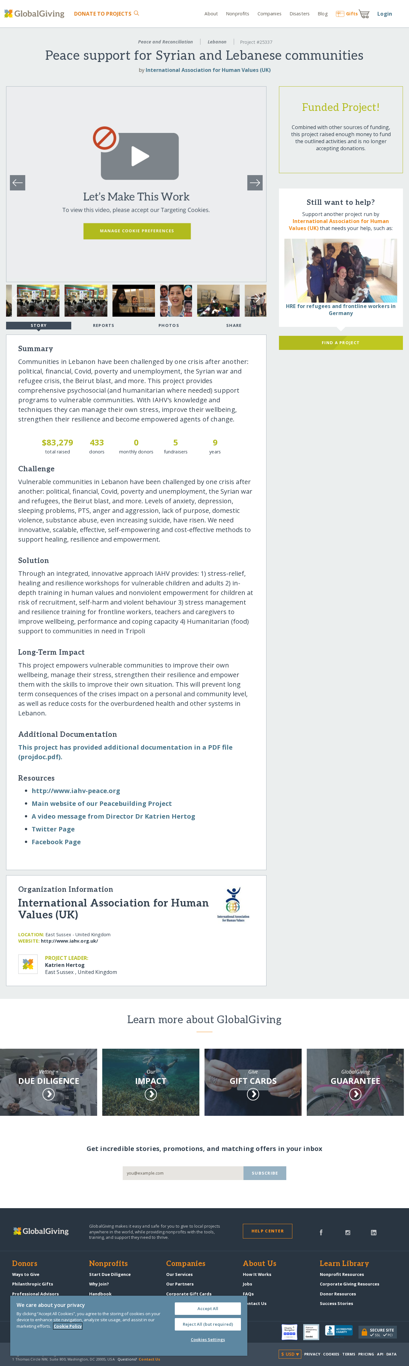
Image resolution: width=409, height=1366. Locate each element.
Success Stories (336, 1303)
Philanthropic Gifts (32, 1284)
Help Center (267, 1231)
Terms (348, 1354)
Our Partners (180, 1284)
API (380, 1354)
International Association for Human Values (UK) (208, 69)
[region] (128, 1326)
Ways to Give (25, 1274)
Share (234, 325)
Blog (323, 14)
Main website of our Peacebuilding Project (102, 803)
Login (384, 13)
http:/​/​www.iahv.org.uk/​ (69, 941)
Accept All (207, 1308)
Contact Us (254, 1303)
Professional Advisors (35, 1294)
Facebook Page (56, 841)
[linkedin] (373, 1231)
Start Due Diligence (110, 1274)
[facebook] (321, 1231)
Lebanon (217, 42)
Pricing (366, 1354)
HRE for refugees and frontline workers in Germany (341, 310)
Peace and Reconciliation (165, 42)
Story (39, 325)
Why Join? (99, 1284)
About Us (259, 1264)
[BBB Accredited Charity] (342, 1332)
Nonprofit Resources (342, 1274)
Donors (24, 1264)
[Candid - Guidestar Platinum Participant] (314, 1332)
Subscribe (265, 1173)
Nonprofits (237, 14)
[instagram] (347, 1231)
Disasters (299, 14)
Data (391, 1354)
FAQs (248, 1294)
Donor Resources (338, 1294)
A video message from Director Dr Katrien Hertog (113, 816)
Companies (270, 14)
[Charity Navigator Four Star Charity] (292, 1332)
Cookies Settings (208, 1339)
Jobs (247, 1284)
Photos (168, 325)
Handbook (100, 1294)
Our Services (179, 1274)
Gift (352, 14)
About (211, 14)
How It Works (257, 1274)
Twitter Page (53, 829)
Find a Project (341, 342)
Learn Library (344, 1264)
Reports (104, 325)
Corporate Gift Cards (189, 1294)
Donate (102, 13)
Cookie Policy (68, 1326)
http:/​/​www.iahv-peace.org (76, 790)
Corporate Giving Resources (349, 1284)
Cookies (331, 1354)
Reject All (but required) (208, 1324)
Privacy (312, 1354)
